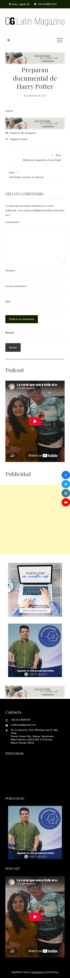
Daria (24, 139)
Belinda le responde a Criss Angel (42, 157)
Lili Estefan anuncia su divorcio (26, 175)
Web (8, 301)
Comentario (12, 222)
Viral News (36, 972)
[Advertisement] (35, 519)
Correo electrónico (16, 286)
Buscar (9, 332)
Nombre (10, 270)
